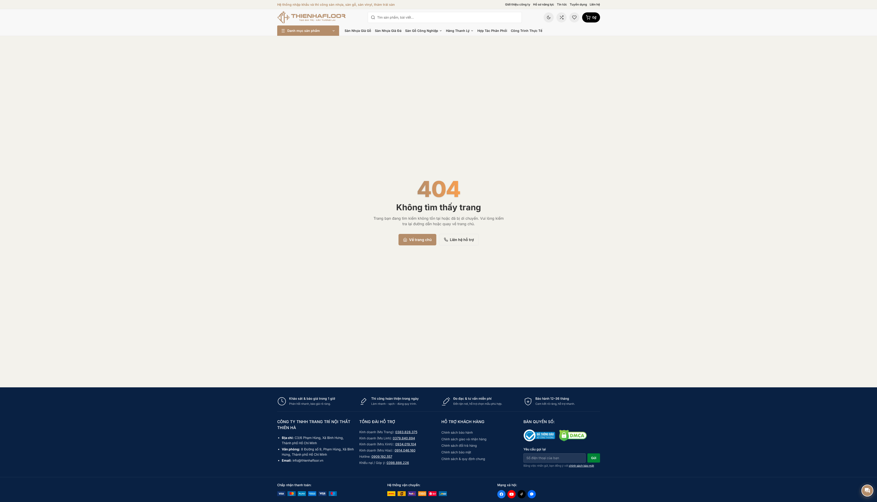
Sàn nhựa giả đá (388, 31)
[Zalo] (532, 494)
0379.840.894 (404, 438)
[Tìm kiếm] (373, 17)
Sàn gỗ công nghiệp (421, 31)
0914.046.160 (405, 450)
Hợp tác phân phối (492, 31)
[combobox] (448, 17)
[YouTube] (511, 494)
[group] (438, 401)
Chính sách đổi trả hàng (459, 445)
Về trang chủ (420, 239)
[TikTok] (521, 494)
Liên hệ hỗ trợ (462, 239)
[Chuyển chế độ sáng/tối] (549, 17)
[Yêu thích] (574, 17)
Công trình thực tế (526, 31)
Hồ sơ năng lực (543, 4)
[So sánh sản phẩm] (561, 17)
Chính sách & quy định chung (463, 459)
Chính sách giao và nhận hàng (464, 439)
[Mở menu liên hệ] (867, 490)
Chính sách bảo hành (457, 432)
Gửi (593, 458)
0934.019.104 (405, 444)
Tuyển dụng (578, 4)
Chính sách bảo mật (456, 452)
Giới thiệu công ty (517, 4)
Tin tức (562, 4)
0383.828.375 (406, 432)
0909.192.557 (381, 456)
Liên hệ (595, 4)
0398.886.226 (398, 463)
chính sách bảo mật (581, 465)
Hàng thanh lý (458, 31)
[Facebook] (501, 494)
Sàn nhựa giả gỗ (358, 31)
